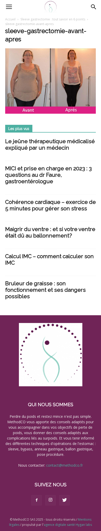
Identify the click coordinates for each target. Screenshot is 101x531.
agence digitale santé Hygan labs (68, 524)
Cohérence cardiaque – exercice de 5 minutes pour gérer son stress (50, 205)
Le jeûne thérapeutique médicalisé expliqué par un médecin (50, 144)
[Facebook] (36, 500)
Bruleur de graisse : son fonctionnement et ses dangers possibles (45, 289)
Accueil (10, 19)
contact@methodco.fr (64, 465)
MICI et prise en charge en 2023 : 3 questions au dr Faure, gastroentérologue (48, 174)
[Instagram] (50, 500)
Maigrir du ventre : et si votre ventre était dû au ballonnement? (50, 232)
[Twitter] (64, 500)
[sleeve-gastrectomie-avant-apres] (50, 112)
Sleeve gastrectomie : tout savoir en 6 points (52, 19)
